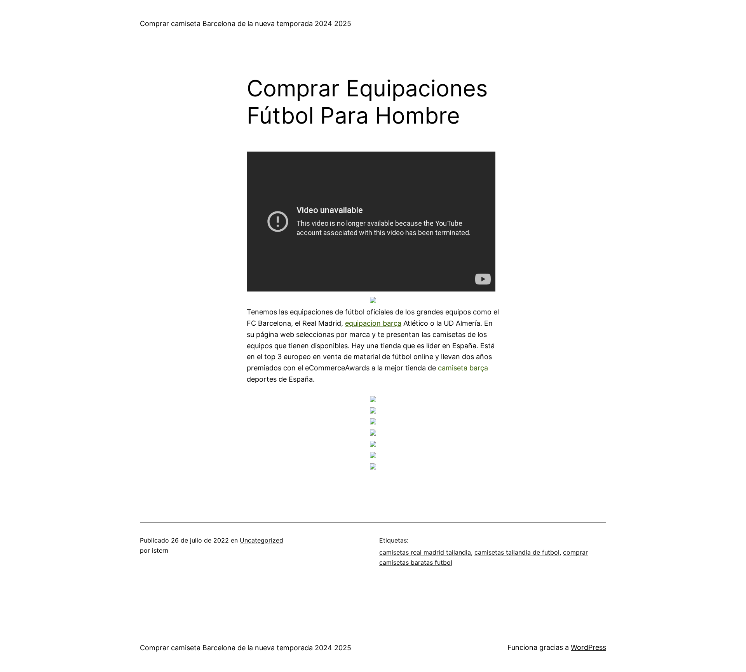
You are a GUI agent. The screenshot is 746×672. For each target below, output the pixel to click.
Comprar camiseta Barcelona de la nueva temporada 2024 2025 (245, 23)
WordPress (588, 647)
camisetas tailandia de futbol (517, 552)
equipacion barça (373, 323)
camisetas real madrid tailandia (425, 552)
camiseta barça (463, 368)
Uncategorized (261, 540)
